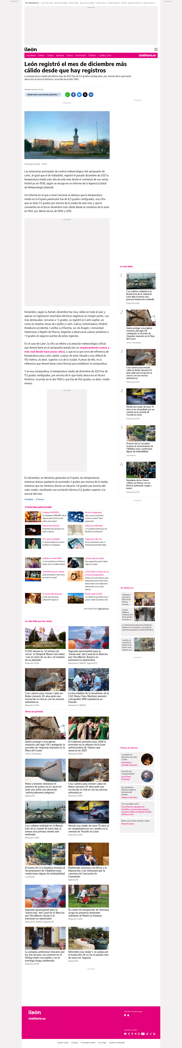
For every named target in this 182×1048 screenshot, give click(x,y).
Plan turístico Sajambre (61, 3)
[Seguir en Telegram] (135, 1034)
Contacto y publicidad (117, 1043)
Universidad (80, 55)
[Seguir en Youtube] (143, 1034)
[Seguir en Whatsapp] (151, 1034)
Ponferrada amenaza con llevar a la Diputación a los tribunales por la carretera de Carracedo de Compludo (87, 872)
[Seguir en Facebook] (132, 1034)
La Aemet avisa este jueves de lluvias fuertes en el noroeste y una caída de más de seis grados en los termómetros (137, 627)
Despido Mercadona (114, 3)
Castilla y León (105, 55)
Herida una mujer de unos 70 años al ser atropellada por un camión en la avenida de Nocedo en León (88, 828)
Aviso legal (102, 1043)
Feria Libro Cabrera (100, 3)
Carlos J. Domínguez (33, 754)
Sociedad (60, 55)
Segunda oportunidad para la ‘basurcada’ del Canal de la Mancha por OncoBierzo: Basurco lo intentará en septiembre (88, 655)
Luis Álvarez (30, 877)
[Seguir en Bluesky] (125, 1034)
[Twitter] (85, 94)
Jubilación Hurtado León (135, 3)
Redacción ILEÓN (32, 663)
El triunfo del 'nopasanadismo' (128, 772)
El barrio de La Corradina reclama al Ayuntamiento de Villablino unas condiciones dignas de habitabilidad (45, 870)
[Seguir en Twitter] (129, 1034)
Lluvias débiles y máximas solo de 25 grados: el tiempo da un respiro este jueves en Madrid (127, 615)
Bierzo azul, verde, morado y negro (135, 821)
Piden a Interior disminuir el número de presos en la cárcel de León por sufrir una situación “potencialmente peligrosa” (43, 788)
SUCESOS (123, 3)
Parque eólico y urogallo (87, 3)
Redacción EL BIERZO (77, 663)
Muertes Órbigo (74, 3)
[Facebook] (73, 94)
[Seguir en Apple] (128, 1015)
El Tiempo (40, 499)
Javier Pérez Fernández (126, 778)
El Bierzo (92, 55)
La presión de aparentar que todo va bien (129, 757)
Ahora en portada (34, 711)
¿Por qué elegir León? (130, 804)
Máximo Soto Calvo (129, 797)
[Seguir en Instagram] (139, 1034)
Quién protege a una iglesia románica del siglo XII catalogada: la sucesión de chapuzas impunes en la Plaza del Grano (45, 746)
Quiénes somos (63, 1043)
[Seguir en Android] (125, 1015)
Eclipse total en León (149, 3)
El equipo (74, 1043)
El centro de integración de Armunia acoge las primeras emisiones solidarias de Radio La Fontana (88, 912)
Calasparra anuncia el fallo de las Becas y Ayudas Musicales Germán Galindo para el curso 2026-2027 (127, 599)
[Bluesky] (79, 94)
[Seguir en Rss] (154, 1034)
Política (41, 55)
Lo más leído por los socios (38, 621)
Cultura (50, 55)
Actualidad (31, 55)
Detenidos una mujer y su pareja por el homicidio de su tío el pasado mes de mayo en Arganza (88, 954)
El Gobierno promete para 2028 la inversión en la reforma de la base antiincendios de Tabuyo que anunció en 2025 (87, 746)
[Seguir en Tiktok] (147, 1034)
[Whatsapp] (67, 94)
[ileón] (43, 1012)
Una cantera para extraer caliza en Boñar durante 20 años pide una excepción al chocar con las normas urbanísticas (44, 698)
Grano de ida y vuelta (47, 3)
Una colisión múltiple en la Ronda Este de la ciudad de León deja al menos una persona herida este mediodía (44, 830)
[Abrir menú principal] (156, 49)
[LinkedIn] (91, 94)
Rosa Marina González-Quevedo (129, 763)
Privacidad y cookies (88, 1043)
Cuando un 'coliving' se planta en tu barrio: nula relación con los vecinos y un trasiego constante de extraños (127, 645)
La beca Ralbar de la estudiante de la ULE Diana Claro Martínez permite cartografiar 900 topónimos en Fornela (88, 698)
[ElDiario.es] (147, 55)
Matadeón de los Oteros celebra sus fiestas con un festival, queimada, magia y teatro (139, 484)
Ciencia (69, 55)
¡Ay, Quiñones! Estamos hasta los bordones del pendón (128, 791)
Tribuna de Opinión (129, 748)
